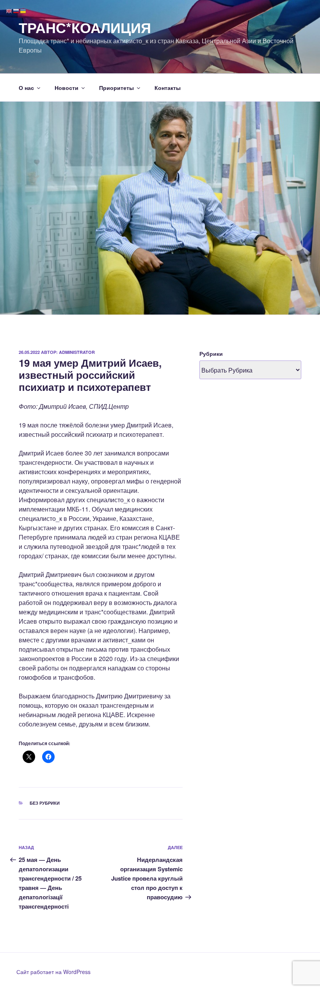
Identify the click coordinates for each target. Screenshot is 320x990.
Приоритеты (116, 87)
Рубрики (211, 353)
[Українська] (23, 10)
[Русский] (16, 10)
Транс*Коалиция (85, 27)
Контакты (168, 87)
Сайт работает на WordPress (53, 972)
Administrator (77, 352)
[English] (9, 10)
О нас (26, 87)
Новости (66, 87)
